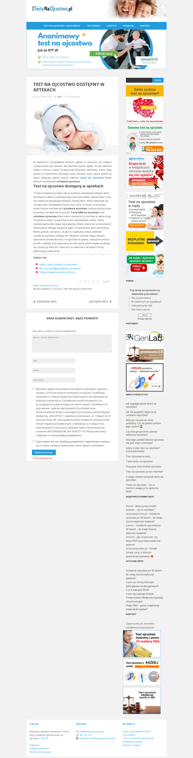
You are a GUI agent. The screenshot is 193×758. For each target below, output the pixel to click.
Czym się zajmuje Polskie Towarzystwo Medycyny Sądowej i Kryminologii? (144, 597)
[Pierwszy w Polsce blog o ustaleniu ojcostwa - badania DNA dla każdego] (96, 19)
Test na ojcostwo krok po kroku (138, 738)
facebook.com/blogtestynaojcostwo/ (98, 738)
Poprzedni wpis (46, 301)
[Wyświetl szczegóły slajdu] (145, 336)
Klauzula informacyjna (40, 751)
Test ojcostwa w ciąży (138, 456)
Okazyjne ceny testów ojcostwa (143, 466)
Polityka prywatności (39, 748)
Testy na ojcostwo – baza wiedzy (61, 25)
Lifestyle (112, 25)
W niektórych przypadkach (146, 301)
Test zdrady (93, 25)
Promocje (128, 25)
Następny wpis (98, 301)
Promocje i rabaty (131, 745)
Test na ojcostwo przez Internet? (144, 471)
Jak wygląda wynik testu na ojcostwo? (141, 405)
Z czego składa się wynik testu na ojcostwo (144, 478)
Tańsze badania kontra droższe (57, 272)
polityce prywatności (69, 435)
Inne (59, 96)
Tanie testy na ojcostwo (139, 461)
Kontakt (145, 25)
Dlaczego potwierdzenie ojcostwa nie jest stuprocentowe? (145, 441)
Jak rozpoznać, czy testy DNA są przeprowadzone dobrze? (143, 540)
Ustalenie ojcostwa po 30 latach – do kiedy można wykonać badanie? (144, 517)
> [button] (160, 336)
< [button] (129, 336)
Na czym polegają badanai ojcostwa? (60, 268)
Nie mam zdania (140, 309)
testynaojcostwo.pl (49, 285)
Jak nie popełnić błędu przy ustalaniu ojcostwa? (141, 413)
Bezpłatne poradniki (132, 741)
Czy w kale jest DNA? (137, 590)
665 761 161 (86, 735)
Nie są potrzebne (141, 298)
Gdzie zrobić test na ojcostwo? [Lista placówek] (143, 449)
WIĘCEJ (44, 738)
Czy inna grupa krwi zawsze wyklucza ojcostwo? (141, 433)
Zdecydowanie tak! (141, 305)
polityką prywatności (72, 441)
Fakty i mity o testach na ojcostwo (58, 264)
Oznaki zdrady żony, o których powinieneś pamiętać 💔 (141, 552)
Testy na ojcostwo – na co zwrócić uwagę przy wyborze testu (142, 488)
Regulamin (34, 745)
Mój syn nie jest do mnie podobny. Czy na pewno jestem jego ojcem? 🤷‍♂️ (143, 423)
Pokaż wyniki (145, 318)
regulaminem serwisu (97, 441)
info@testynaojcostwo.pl (92, 731)
